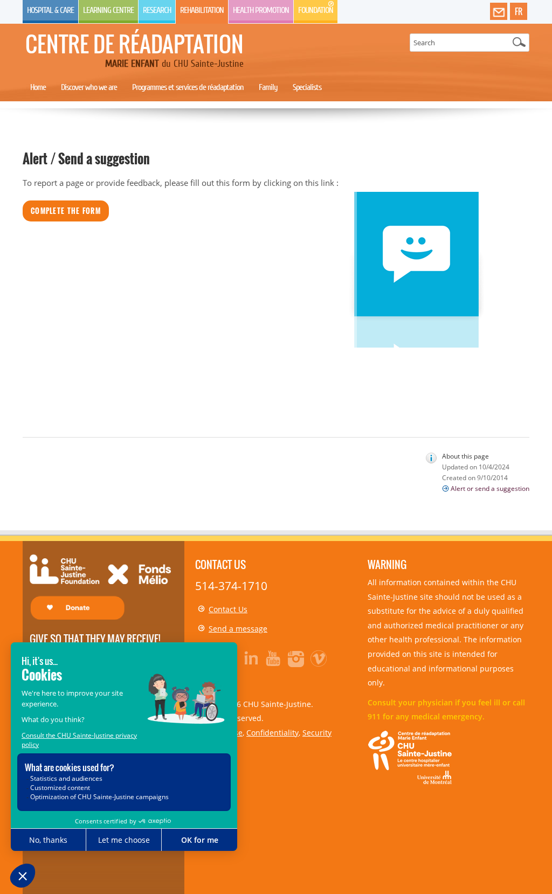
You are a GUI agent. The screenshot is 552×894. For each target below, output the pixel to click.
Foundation (315, 10)
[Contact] (498, 12)
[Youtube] (274, 658)
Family (268, 87)
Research (157, 10)
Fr (518, 11)
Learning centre (108, 10)
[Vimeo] (319, 658)
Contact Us (228, 609)
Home (38, 87)
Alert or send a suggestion (490, 488)
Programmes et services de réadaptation (188, 87)
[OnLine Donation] (100, 585)
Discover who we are (89, 87)
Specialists (307, 87)
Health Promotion (261, 10)
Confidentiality (272, 732)
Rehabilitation (202, 10)
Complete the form (66, 210)
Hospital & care (50, 10)
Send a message (238, 628)
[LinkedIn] (251, 658)
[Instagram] (296, 658)
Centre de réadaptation (134, 43)
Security (317, 732)
